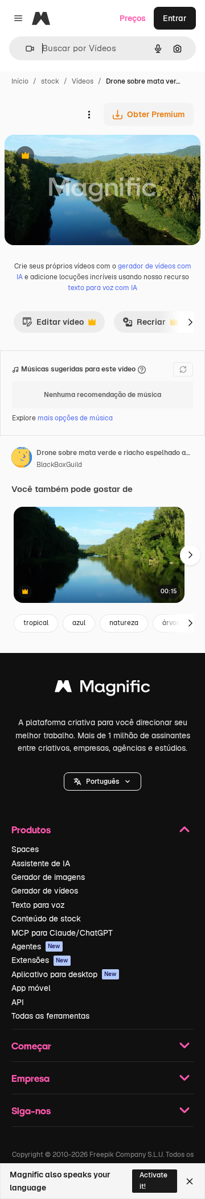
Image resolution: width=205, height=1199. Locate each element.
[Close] (189, 1181)
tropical (35, 622)
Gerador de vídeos (44, 891)
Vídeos (82, 81)
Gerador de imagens (48, 877)
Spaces (25, 849)
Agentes (35, 946)
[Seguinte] (190, 322)
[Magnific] (102, 689)
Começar (31, 1046)
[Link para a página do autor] (21, 459)
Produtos (31, 830)
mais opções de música (75, 418)
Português (102, 781)
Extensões (39, 960)
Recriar (144, 325)
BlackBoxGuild (59, 464)
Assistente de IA (40, 863)
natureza (123, 622)
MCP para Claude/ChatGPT (62, 933)
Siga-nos (31, 1111)
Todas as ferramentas (50, 1016)
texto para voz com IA (102, 287)
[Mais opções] (88, 114)
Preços (133, 18)
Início (19, 81)
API (17, 1002)
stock (50, 81)
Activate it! (153, 1180)
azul (78, 622)
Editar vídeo (53, 325)
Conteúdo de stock (46, 918)
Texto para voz (38, 905)
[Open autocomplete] (25, 48)
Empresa (30, 1078)
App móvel (31, 988)
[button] (102, 781)
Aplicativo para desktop (64, 974)
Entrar (175, 18)
